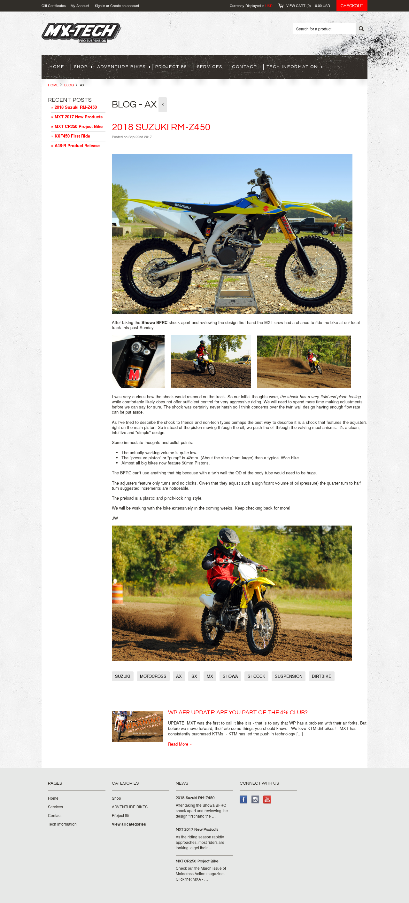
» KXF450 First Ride (70, 136)
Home (53, 84)
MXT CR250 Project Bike (197, 861)
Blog (69, 84)
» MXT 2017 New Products (77, 117)
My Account (80, 5)
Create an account (124, 5)
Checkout (352, 6)
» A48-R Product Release (75, 145)
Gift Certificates (54, 5)
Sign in (100, 5)
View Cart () (308, 5)
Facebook (244, 800)
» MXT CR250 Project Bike (77, 126)
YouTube (267, 800)
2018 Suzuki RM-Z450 (161, 127)
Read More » (180, 744)
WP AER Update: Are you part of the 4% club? (238, 712)
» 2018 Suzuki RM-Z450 (74, 107)
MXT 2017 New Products (197, 830)
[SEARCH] (361, 29)
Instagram (255, 800)
